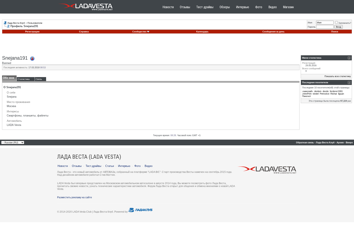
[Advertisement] (177, 46)
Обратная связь (305, 142)
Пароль (311, 27)
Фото (258, 7)
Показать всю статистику (337, 76)
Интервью (242, 7)
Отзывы (185, 7)
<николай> (307, 91)
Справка (84, 31)
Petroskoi (324, 93)
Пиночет (306, 96)
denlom (317, 91)
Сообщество (139, 31)
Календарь (202, 31)
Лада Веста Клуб (16, 23)
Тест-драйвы (204, 7)
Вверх (349, 142)
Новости (168, 7)
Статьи (109, 165)
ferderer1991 (336, 91)
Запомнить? (344, 23)
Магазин (288, 7)
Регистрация (32, 31)
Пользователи (34, 23)
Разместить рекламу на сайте (74, 197)
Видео (272, 7)
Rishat (333, 93)
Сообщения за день (273, 31)
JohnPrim (307, 93)
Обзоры (225, 7)
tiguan (341, 93)
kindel (316, 93)
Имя (310, 22)
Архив (340, 142)
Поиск (334, 31)
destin (326, 91)
